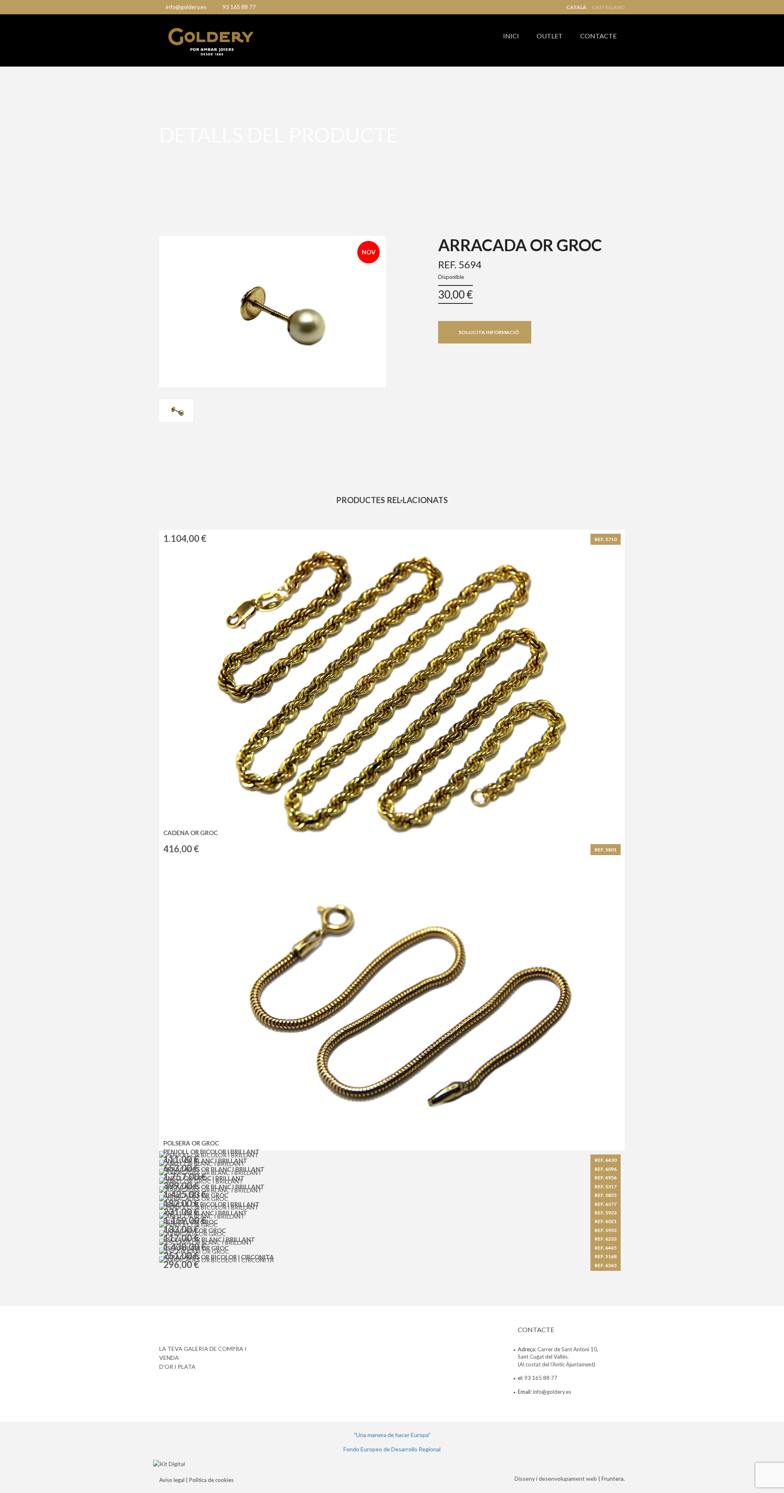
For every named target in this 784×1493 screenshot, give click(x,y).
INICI (511, 36)
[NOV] (272, 310)
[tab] (176, 410)
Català (576, 7)
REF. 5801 (606, 850)
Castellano (608, 7)
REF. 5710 (606, 539)
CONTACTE (598, 36)
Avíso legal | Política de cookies (196, 1480)
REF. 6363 (606, 1265)
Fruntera (612, 1478)
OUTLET (550, 36)
